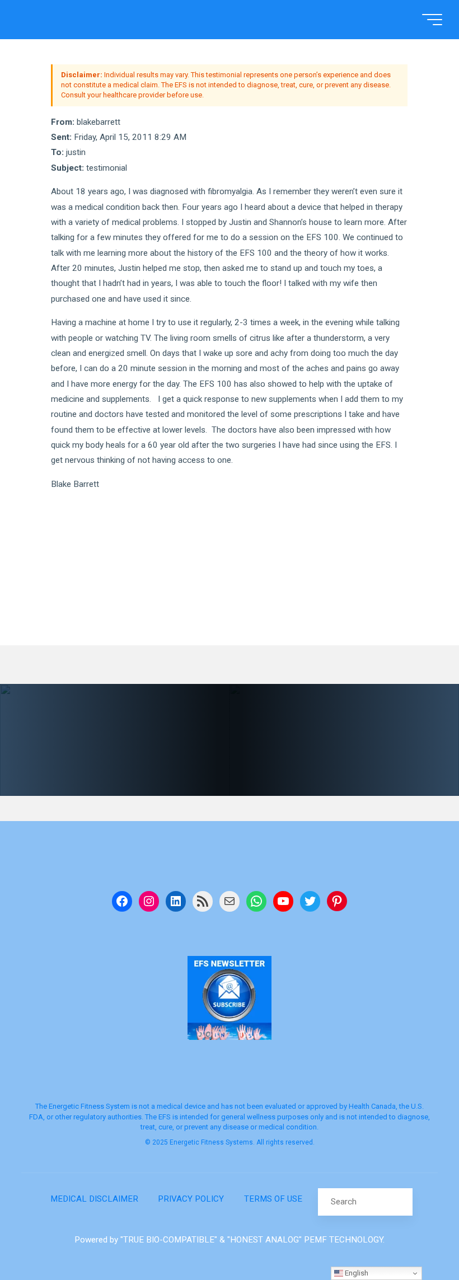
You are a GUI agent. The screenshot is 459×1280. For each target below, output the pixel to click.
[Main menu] (432, 19)
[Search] (398, 1201)
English (355, 1273)
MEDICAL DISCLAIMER (94, 1199)
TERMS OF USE (273, 1199)
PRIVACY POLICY (191, 1199)
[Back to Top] (415, 1236)
